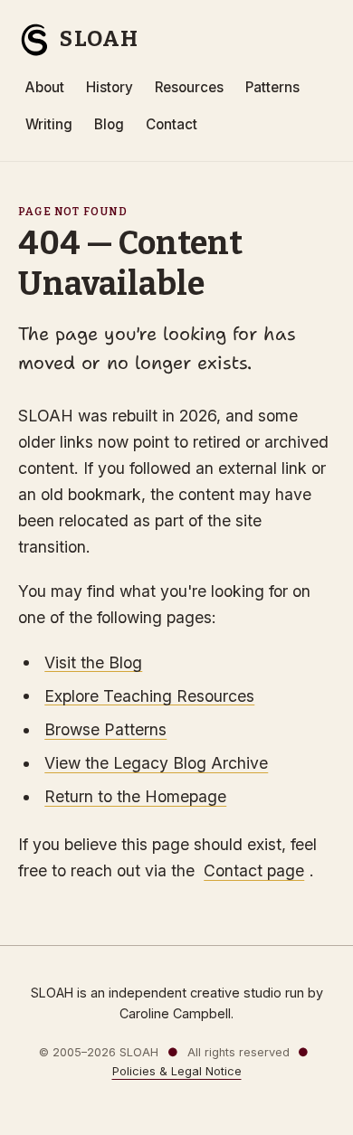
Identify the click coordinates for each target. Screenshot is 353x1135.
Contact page (254, 870)
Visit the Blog (93, 661)
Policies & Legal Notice (177, 1071)
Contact (171, 124)
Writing (48, 124)
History (109, 87)
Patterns (272, 87)
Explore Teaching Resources (149, 695)
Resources (189, 87)
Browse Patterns (105, 729)
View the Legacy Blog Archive (156, 762)
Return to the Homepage (135, 796)
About (44, 87)
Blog (109, 124)
